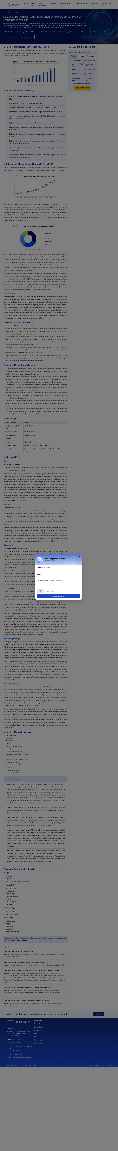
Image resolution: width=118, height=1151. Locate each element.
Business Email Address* (43, 567)
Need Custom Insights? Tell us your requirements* (50, 580)
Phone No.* (40, 574)
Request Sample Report (58, 596)
